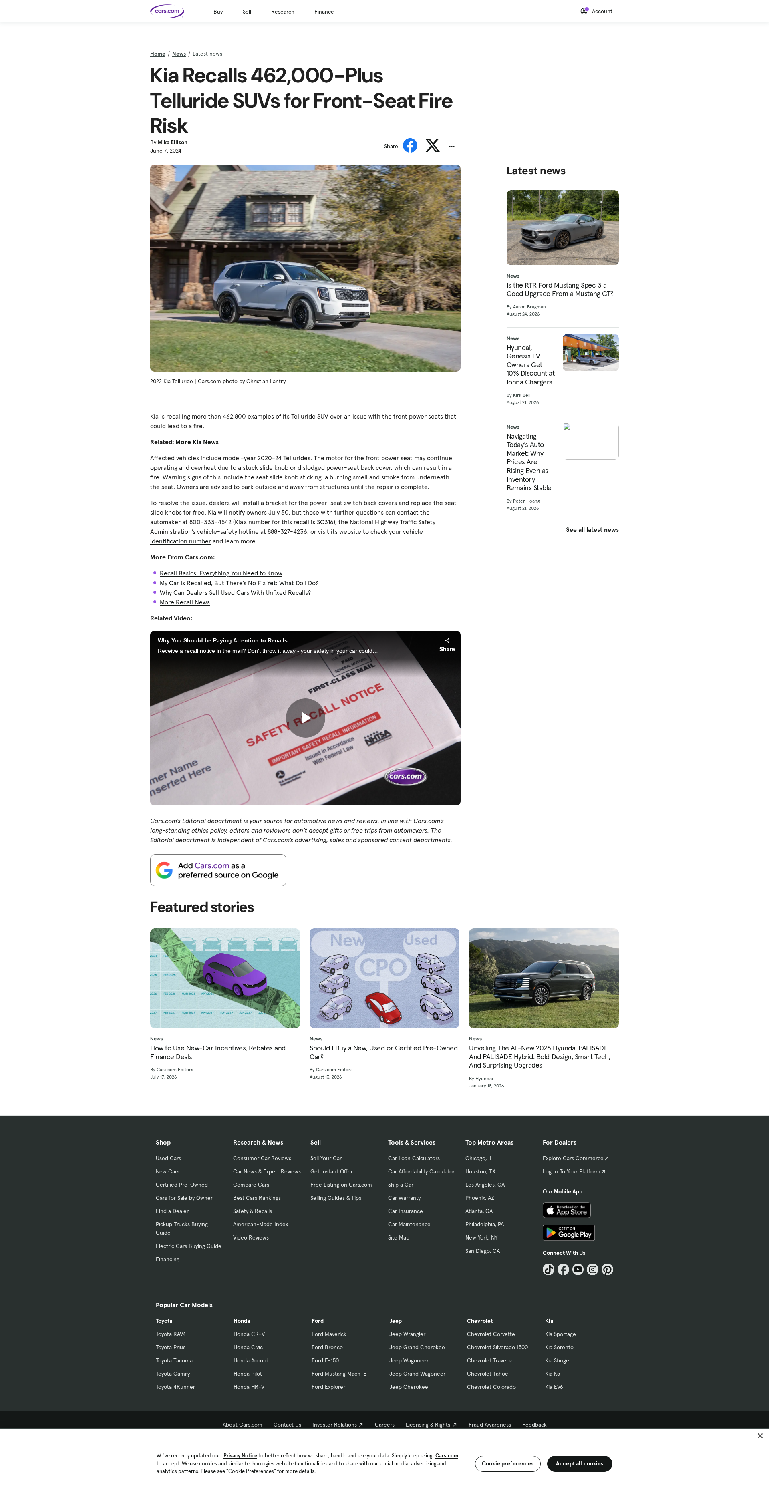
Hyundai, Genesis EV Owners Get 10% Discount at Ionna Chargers (531, 364)
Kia (549, 1320)
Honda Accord (251, 1360)
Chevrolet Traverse (490, 1360)
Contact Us (287, 1424)
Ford (318, 1320)
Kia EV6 (554, 1386)
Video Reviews (251, 1237)
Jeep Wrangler (407, 1334)
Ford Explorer (328, 1386)
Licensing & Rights (428, 1424)
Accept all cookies (580, 1463)
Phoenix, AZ (479, 1197)
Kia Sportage (560, 1334)
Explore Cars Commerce (573, 1158)
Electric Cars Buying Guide (188, 1246)
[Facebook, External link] (563, 1269)
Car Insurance (405, 1211)
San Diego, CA (482, 1250)
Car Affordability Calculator (421, 1171)
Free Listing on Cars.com (341, 1184)
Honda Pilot (248, 1373)
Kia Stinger (558, 1360)
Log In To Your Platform (571, 1171)
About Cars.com (242, 1424)
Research (282, 11)
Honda (242, 1320)
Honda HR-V (249, 1386)
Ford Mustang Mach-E (339, 1373)
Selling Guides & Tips (335, 1197)
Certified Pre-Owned (182, 1184)
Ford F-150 (325, 1360)
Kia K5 (552, 1373)
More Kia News (197, 442)
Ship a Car (400, 1184)
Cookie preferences (508, 1463)
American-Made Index (260, 1224)
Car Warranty (404, 1197)
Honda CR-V (249, 1334)
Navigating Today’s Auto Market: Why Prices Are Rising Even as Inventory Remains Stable (529, 462)
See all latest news (592, 529)
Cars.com (446, 1455)
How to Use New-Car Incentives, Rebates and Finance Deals (218, 1052)
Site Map (398, 1237)
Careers (385, 1424)
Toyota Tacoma (174, 1360)
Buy (218, 11)
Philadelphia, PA (484, 1224)
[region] (384, 1456)
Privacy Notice (240, 1455)
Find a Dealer (172, 1211)
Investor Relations (334, 1424)
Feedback (534, 1424)
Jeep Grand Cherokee (417, 1347)
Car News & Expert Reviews (267, 1171)
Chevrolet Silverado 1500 (497, 1347)
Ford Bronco (327, 1347)
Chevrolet (480, 1320)
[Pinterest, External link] (607, 1269)
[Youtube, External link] (578, 1269)
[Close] (760, 1436)
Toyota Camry (173, 1373)
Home (157, 53)
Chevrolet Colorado (491, 1386)
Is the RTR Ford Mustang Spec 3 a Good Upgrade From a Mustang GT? (560, 289)
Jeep (395, 1320)
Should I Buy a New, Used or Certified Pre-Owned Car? (383, 1052)
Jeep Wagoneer (409, 1360)
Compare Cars (251, 1184)
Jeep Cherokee (408, 1386)
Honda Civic (248, 1347)
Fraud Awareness (490, 1424)
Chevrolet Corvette (491, 1334)
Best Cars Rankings (257, 1197)
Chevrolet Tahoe (487, 1373)
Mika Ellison (172, 142)
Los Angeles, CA (485, 1184)
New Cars (167, 1171)
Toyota (164, 1320)
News (179, 53)
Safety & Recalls (252, 1211)
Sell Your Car (326, 1158)
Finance (324, 11)
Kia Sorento (559, 1347)
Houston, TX (480, 1171)
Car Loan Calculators (414, 1158)
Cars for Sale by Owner (184, 1197)
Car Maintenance (409, 1224)
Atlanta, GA (479, 1211)
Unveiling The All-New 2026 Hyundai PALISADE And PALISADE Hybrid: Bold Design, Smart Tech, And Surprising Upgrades (539, 1057)
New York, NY (481, 1237)
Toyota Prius (170, 1347)
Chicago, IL (479, 1158)
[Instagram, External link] (592, 1269)
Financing (167, 1259)
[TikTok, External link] (548, 1269)
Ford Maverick (329, 1334)
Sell (247, 11)
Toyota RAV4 (171, 1334)
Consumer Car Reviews (262, 1158)
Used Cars (168, 1158)
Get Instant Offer (331, 1171)
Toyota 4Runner (175, 1386)
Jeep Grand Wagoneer (417, 1373)
